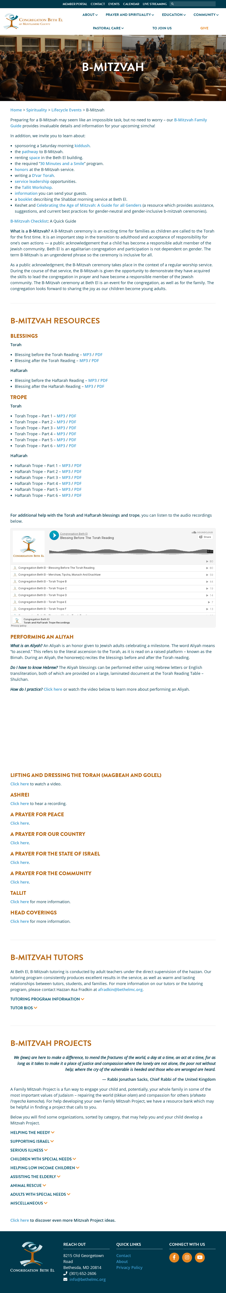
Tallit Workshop (37, 187)
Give (204, 28)
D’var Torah (43, 175)
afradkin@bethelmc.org (120, 989)
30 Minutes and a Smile (62, 163)
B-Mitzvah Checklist (29, 221)
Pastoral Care (107, 28)
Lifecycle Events (66, 110)
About (88, 14)
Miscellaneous (27, 1203)
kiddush (82, 145)
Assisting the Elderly (33, 1176)
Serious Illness (27, 1150)
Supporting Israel (30, 1141)
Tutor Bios (22, 1008)
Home (16, 110)
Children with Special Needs (41, 1159)
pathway (30, 151)
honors (21, 169)
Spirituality (36, 110)
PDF (99, 354)
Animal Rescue (26, 1185)
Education (172, 14)
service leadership (32, 181)
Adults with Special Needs (38, 1194)
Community (204, 14)
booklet (25, 199)
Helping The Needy (30, 1132)
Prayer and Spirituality (128, 14)
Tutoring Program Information (45, 999)
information (26, 193)
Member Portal (75, 4)
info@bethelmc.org (88, 1279)
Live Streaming (155, 4)
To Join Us (162, 28)
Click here (53, 689)
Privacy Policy (129, 1267)
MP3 (87, 354)
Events (114, 4)
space (34, 157)
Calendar (131, 4)
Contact (98, 4)
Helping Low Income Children (43, 1168)
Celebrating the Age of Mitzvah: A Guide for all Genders (89, 205)
